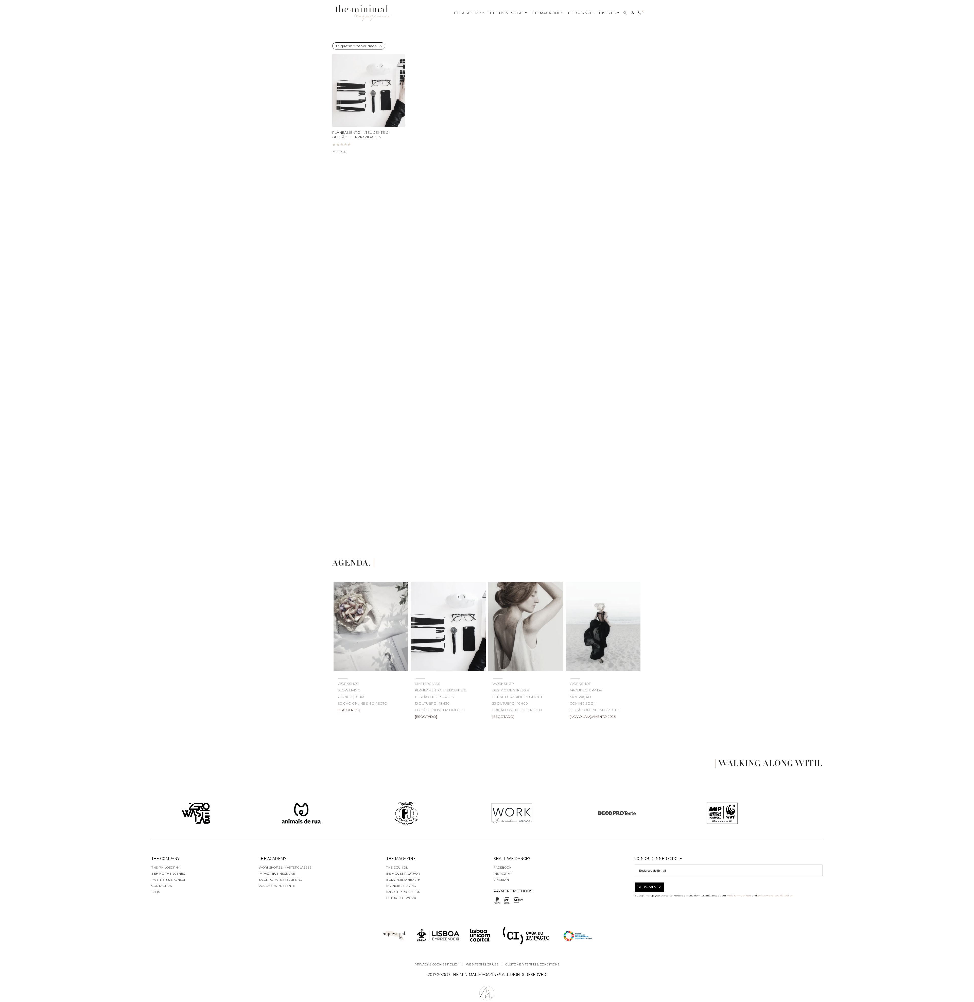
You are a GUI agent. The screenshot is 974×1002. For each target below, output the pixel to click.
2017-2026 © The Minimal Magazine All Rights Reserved (487, 975)
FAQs (155, 892)
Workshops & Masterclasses (285, 867)
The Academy (272, 859)
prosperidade (356, 46)
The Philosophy (165, 867)
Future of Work (401, 898)
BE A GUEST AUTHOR (403, 873)
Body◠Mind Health (403, 879)
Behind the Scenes (168, 873)
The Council (397, 867)
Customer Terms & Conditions (533, 964)
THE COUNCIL (581, 12)
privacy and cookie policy (775, 895)
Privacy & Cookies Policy (436, 964)
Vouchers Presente (277, 886)
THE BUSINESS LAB (506, 13)
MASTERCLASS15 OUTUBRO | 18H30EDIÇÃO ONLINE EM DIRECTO (440, 700)
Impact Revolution (403, 892)
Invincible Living (401, 886)
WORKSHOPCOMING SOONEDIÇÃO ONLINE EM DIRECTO (594, 700)
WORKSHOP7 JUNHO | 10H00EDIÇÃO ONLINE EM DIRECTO (362, 697)
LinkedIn (501, 879)
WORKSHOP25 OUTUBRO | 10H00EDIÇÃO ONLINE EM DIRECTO (517, 700)
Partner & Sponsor (169, 879)
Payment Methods (513, 891)
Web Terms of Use (482, 964)
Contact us (161, 886)
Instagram (503, 873)
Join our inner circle (658, 859)
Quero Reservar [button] (349, 152)
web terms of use (739, 895)
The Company (165, 859)
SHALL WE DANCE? (512, 859)
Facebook (502, 867)
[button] (625, 13)
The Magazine (401, 859)
